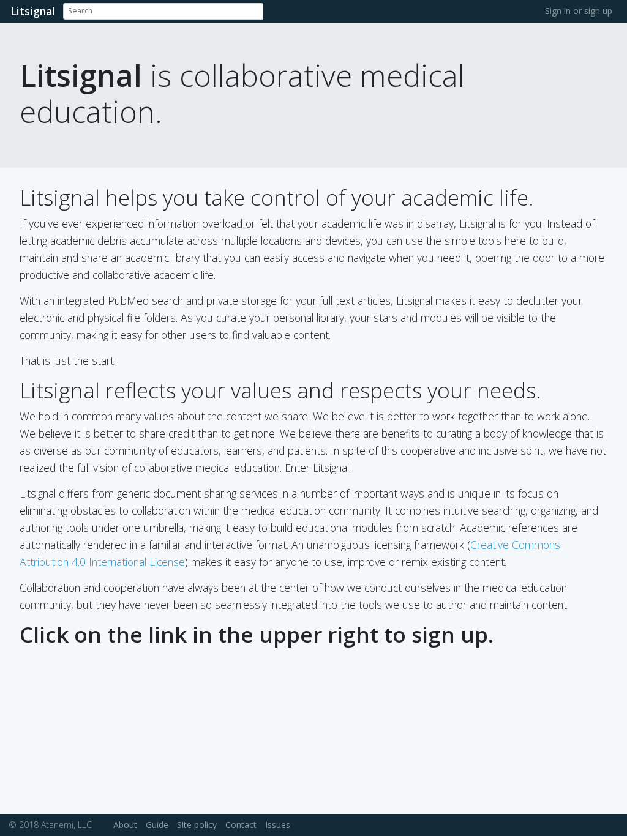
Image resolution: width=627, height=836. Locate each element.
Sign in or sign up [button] (578, 11)
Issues (277, 824)
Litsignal (32, 11)
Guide (157, 824)
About (125, 824)
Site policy (197, 824)
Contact (241, 824)
